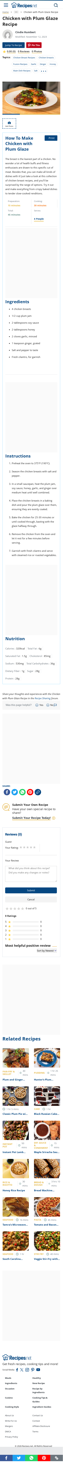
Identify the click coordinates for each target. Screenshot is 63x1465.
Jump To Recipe (13, 45)
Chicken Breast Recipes (24, 57)
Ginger (43, 64)
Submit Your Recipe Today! (31, 818)
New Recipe (38, 1383)
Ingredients (11, 1383)
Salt (36, 70)
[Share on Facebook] (7, 792)
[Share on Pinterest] (34, 45)
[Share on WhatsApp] (22, 792)
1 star (21, 847)
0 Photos (37, 51)
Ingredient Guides (41, 1406)
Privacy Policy (11, 1436)
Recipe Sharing (43, 698)
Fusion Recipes (20, 64)
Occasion (10, 1388)
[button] (56, 1458)
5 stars (34, 847)
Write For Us (11, 1420)
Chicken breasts (46, 57)
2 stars (24, 847)
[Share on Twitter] (14, 792)
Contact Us (37, 1415)
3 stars (27, 847)
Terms (35, 1431)
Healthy (36, 1378)
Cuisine (9, 1397)
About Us (9, 1415)
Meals (8, 1378)
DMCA (8, 1431)
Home (5, 12)
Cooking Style (12, 1406)
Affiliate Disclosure (41, 1426)
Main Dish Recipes (21, 70)
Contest (36, 1420)
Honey (53, 64)
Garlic (33, 64)
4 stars (31, 847)
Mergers (9, 1426)
